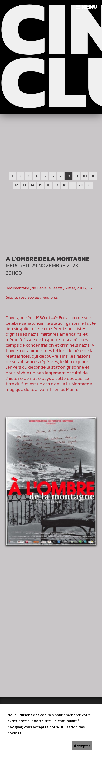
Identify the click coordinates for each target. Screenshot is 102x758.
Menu (89, 6)
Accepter (82, 745)
